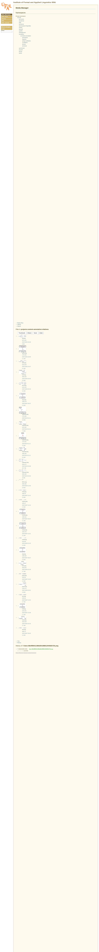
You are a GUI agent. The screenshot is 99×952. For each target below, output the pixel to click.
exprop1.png (25, 414)
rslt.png (24, 608)
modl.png (24, 539)
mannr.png (24, 501)
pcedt (21, 29)
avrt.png (24, 362)
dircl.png (24, 385)
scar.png (24, 619)
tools (24, 44)
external (22, 20)
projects (22, 34)
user (21, 51)
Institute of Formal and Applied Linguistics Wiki (34, 2)
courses (22, 19)
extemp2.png (25, 472)
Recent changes (6, 26)
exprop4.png (25, 451)
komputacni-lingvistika (25, 25)
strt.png (24, 629)
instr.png (24, 491)
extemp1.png (25, 462)
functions (25, 37)
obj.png (24, 554)
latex (21, 27)
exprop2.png (25, 425)
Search (19, 326)
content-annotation (26, 35)
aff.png (24, 338)
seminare (22, 48)
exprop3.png (25, 439)
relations (25, 42)
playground (23, 32)
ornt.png (24, 565)
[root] (19, 17)
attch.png (24, 353)
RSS (3, 20)
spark (21, 49)
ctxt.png (24, 374)
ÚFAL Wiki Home (6, 14)
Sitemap (4, 18)
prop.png (24, 575)
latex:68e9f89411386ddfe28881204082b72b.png (41, 646)
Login (3, 28)
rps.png (24, 596)
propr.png (24, 586)
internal (22, 24)
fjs (20, 22)
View (18, 641)
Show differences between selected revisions (26, 652)
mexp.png (24, 529)
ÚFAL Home (5, 16)
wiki (21, 53)
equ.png (24, 399)
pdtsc (21, 30)
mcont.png (24, 515)
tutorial (25, 46)
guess (24, 39)
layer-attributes (27, 40)
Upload (19, 324)
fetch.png (24, 482)
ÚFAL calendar (5, 22)
